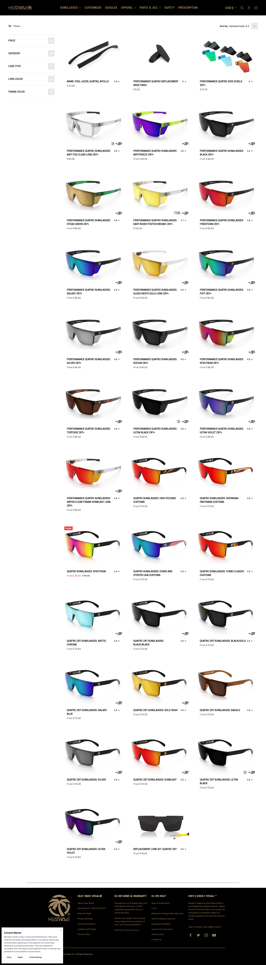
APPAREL (127, 7)
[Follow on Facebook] (190, 935)
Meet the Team (84, 913)
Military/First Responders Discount (167, 913)
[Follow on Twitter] (198, 935)
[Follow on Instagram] (206, 935)
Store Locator (157, 934)
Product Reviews (85, 918)
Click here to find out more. (127, 930)
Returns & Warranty (160, 903)
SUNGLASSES (69, 7)
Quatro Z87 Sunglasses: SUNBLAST (155, 779)
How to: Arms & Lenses (162, 929)
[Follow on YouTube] (214, 935)
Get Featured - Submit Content (92, 908)
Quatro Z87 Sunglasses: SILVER (86, 779)
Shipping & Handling (160, 923)
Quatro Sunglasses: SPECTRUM (86, 571)
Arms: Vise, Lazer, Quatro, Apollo (88, 81)
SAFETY (169, 7)
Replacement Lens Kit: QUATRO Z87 (155, 849)
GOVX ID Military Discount (163, 918)
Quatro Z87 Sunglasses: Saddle (220, 710)
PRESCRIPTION (187, 7)
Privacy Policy (84, 934)
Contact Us (156, 939)
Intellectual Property (87, 929)
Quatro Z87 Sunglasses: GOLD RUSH (155, 710)
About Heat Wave (86, 903)
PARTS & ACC (149, 7)
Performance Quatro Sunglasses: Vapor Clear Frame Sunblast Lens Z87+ (89, 502)
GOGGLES (111, 7)
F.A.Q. (154, 908)
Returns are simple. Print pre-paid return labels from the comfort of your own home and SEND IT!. (130, 921)
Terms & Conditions (87, 923)
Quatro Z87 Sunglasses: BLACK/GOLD (223, 640)
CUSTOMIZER (93, 7)
